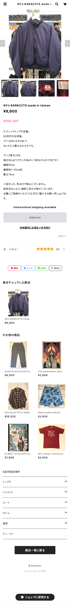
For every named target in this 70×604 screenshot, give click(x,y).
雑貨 (5, 523)
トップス (7, 481)
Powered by (31, 571)
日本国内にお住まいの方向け (35, 227)
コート (6, 502)
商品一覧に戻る (35, 550)
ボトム (6, 513)
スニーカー (9, 533)
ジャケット (8, 492)
